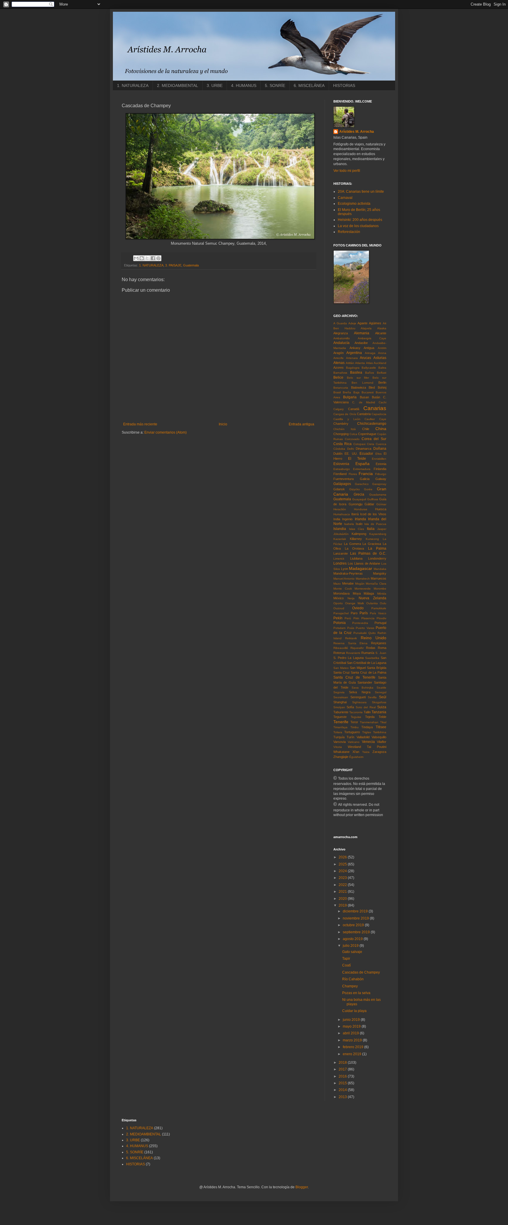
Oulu (383, 603)
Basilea (356, 372)
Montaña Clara (376, 583)
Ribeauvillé (340, 648)
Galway (380, 479)
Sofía (350, 707)
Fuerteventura (343, 479)
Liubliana (356, 558)
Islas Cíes (356, 529)
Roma (382, 648)
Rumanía (367, 653)
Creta (370, 444)
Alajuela (366, 328)
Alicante (380, 333)
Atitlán (350, 363)
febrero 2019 (353, 1047)
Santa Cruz (341, 672)
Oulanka (372, 603)
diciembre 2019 (356, 911)
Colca (353, 434)
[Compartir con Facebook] (153, 258)
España (362, 463)
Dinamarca (363, 448)
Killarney (356, 539)
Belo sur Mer (358, 377)
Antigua (369, 348)
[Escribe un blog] (142, 258)
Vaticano (354, 742)
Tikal (383, 722)
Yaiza (366, 752)
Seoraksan (340, 697)
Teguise (356, 717)
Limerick (338, 558)
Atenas (339, 363)
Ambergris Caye (372, 338)
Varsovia (339, 742)
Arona (382, 353)
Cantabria (364, 414)
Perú (348, 618)
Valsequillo (379, 737)
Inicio (223, 424)
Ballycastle (369, 367)
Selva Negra (359, 692)
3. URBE (215, 85)
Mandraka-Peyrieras (348, 573)
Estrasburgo (341, 469)
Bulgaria (350, 397)
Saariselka (372, 658)
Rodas (370, 648)
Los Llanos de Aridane (364, 563)
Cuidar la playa (354, 1011)
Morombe (380, 588)
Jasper (381, 529)
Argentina (354, 353)
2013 (343, 1097)
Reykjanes (378, 643)
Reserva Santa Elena (350, 643)
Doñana (379, 449)
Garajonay (379, 484)
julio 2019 (351, 946)
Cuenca (381, 444)
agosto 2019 (353, 939)
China (380, 428)
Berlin (382, 382)
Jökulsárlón (341, 534)
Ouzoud (338, 608)
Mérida (381, 593)
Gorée (368, 489)
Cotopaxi (359, 444)
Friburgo (380, 474)
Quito (372, 633)
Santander (364, 682)
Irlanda (360, 519)
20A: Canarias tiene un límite (361, 191)
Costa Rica (342, 444)
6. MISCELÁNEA (309, 85)
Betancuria (340, 387)
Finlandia (380, 469)
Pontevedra (360, 623)
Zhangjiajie (340, 757)
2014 (343, 1090)
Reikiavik (351, 638)
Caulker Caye (375, 419)
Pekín (337, 618)
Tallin (367, 712)
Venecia (368, 742)
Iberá (355, 514)
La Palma (377, 548)
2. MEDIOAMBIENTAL (177, 85)
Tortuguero (352, 732)
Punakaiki (360, 633)
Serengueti (358, 697)
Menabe (348, 583)
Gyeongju (355, 504)
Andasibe (361, 343)
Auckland (380, 363)
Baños (369, 372)
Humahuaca (341, 514)
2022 (343, 885)
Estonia (381, 464)
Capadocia (379, 414)
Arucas (365, 358)
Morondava (341, 593)
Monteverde (363, 588)
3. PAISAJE (173, 265)
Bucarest (368, 392)
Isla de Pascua (375, 524)
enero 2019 (352, 1054)
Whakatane (341, 752)
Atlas (369, 363)
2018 (343, 1062)
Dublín (337, 453)
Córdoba (339, 448)
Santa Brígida (376, 667)
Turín (350, 737)
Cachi (382, 402)
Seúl (382, 697)
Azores (338, 367)
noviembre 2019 (356, 918)
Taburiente (340, 712)
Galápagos (342, 484)
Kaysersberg (377, 534)
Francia (366, 473)
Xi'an (355, 752)
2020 (343, 899)
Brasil (337, 392)
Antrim (382, 348)
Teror (354, 722)
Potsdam (339, 628)
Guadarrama (377, 494)
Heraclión (339, 509)
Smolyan (339, 707)
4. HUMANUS (243, 85)
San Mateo (341, 667)
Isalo (359, 524)
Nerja (351, 598)
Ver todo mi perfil (346, 171)
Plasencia (368, 618)
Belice (338, 377)
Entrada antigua (301, 424)
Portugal (380, 623)
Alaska (381, 328)
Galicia (365, 479)
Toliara (337, 732)
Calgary (338, 409)
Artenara (352, 358)
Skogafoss (379, 702)
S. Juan (380, 653)
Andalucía (341, 343)
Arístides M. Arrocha (356, 132)
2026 (343, 857)
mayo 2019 (352, 1026)
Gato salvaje (352, 952)
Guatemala (191, 265)
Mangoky (379, 573)
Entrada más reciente (140, 424)
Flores (353, 474)
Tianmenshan (369, 722)
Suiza (381, 707)
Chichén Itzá (344, 429)
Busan (364, 397)
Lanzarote (340, 553)
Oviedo (358, 608)
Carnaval (345, 198)
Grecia (359, 494)
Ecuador (366, 454)
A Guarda (340, 323)
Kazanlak (339, 539)
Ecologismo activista (354, 204)
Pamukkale (378, 608)
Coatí (346, 965)
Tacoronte (356, 712)
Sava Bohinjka (363, 687)
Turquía (339, 737)
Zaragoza (379, 752)
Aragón (338, 353)
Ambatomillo (341, 338)
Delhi (350, 448)
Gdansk (339, 489)
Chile (365, 429)
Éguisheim (356, 757)
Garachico (362, 484)
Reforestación (349, 232)
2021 (343, 892)
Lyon (344, 568)
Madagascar (360, 568)
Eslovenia (341, 464)
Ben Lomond (362, 382)
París (364, 613)
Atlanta (360, 363)
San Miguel (358, 667)
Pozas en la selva (356, 993)
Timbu (354, 727)
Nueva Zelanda (372, 598)
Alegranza (340, 333)
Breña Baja (351, 392)
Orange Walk (354, 603)
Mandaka (380, 568)
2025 (343, 864)
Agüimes (375, 323)
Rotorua (339, 653)
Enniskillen (379, 458)
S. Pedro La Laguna (348, 658)
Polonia (339, 623)
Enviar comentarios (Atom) (165, 432)
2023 (343, 878)
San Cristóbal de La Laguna (366, 662)
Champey (350, 986)
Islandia (339, 529)
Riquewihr (357, 648)
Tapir (346, 958)
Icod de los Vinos (373, 514)
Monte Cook (342, 588)
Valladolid (363, 737)
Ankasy (355, 348)
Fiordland (340, 474)
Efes (378, 453)
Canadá (353, 409)
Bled (372, 387)
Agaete (362, 323)
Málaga (369, 593)
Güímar (381, 504)
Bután (376, 397)
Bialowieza (358, 387)
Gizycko (354, 489)
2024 (343, 871)
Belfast (381, 372)
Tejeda (370, 717)
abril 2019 (351, 1033)
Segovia (339, 692)
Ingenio (347, 519)
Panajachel (341, 613)
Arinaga (370, 353)
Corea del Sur (374, 439)
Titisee (381, 727)
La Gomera (352, 544)
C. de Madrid (363, 402)
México (338, 598)
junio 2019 (352, 1020)
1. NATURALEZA (132, 85)
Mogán (360, 583)
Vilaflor (381, 742)
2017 (343, 1069)
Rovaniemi (353, 653)
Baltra (382, 367)
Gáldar (369, 504)
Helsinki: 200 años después (360, 220)
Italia (371, 529)
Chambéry (340, 423)
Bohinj (382, 387)
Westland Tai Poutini (367, 747)
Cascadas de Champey (361, 972)
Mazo (337, 583)
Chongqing (341, 434)
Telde (382, 717)
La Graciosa (371, 544)
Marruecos (378, 578)
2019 (343, 905)
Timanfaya (340, 727)
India (336, 519)
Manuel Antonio (344, 578)
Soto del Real (366, 707)
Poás (350, 628)
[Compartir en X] (147, 258)
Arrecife (338, 358)
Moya (357, 593)
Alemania (361, 333)
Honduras (360, 509)
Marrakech (363, 578)
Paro (354, 613)
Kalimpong (359, 534)
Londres (340, 563)
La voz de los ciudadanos (358, 226)
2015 (343, 1083)
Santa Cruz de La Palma (368, 672)
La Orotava (354, 548)
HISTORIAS (344, 85)
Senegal (380, 692)
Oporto (338, 603)
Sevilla (372, 697)
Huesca (380, 509)
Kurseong (372, 539)
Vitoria (337, 747)
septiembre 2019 (357, 932)
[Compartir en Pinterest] (158, 258)
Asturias (379, 358)
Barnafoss (340, 372)
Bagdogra (353, 367)
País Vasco (378, 613)
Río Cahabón (353, 979)
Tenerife (340, 721)
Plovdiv (381, 618)
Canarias (374, 408)
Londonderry (377, 558)
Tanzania (379, 712)
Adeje (352, 323)
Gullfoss (372, 499)
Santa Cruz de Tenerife (354, 677)
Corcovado (352, 439)
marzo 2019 (353, 1040)
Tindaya (367, 727)
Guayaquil (359, 499)
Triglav (366, 732)
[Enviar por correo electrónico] (136, 258)
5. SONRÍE (275, 85)
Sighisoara (359, 702)
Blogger (301, 1187)
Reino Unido (373, 637)
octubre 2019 (354, 925)
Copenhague (367, 434)
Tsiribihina (379, 732)
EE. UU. (351, 453)
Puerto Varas (365, 628)
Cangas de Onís (344, 414)
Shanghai (340, 702)
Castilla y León (346, 419)
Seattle (381, 687)
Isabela (349, 524)
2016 (343, 1076)
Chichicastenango (371, 424)
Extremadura (361, 469)
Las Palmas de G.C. (368, 553)
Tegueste (340, 717)
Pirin (356, 618)
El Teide (357, 459)
